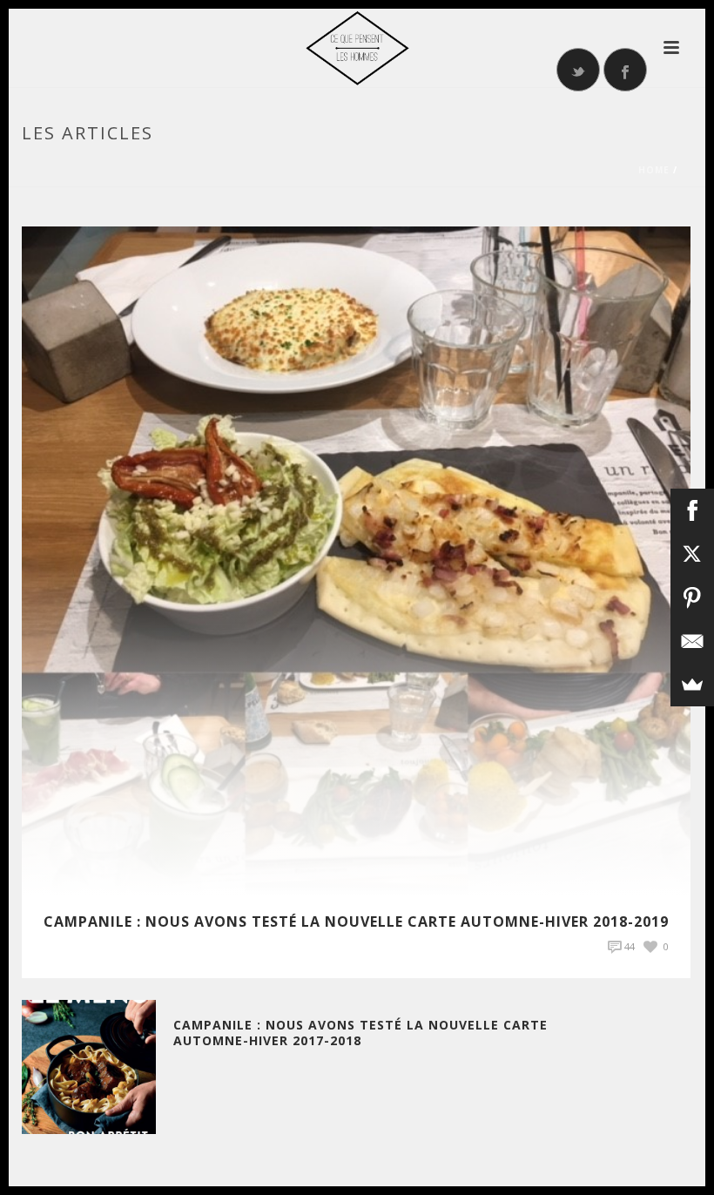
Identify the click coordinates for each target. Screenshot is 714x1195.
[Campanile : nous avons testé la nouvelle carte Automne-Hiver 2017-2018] (89, 1065)
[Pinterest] (692, 597)
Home (654, 170)
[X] (692, 554)
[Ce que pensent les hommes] (357, 48)
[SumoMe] (692, 684)
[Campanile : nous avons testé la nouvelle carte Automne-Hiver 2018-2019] (356, 559)
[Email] (692, 641)
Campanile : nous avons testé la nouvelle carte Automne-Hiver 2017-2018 (360, 1032)
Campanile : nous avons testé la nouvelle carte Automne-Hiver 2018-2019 (356, 921)
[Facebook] (692, 510)
